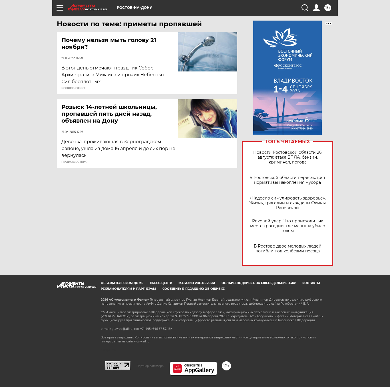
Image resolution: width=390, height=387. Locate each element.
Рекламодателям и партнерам (128, 289)
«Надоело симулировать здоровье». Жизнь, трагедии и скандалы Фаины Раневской (287, 203)
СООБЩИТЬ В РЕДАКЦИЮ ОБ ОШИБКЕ (193, 289)
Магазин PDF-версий (196, 283)
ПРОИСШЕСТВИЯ (74, 162)
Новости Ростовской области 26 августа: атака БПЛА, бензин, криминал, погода (287, 157)
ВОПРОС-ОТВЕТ (73, 88)
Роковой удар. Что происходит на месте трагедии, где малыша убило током (287, 226)
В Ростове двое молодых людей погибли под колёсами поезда (287, 249)
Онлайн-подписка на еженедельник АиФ (259, 283)
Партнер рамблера (150, 366)
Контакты (311, 283)
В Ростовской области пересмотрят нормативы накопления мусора (287, 180)
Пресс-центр (161, 283)
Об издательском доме (122, 283)
